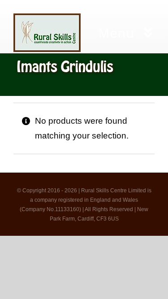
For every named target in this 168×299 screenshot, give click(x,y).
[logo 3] (47, 17)
